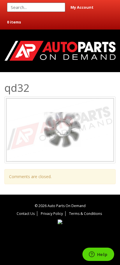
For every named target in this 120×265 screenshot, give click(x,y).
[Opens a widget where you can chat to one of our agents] (98, 255)
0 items (14, 22)
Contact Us (26, 213)
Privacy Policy (52, 213)
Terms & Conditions (85, 213)
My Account (81, 7)
